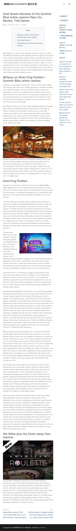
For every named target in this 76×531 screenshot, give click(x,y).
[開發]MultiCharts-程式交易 (20, 4)
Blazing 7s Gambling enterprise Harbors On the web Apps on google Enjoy (65, 81)
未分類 (24, 25)
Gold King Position (23, 40)
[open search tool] (64, 4)
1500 (5, 25)
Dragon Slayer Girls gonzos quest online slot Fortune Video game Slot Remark (66, 94)
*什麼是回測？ (64, 20)
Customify (43, 527)
